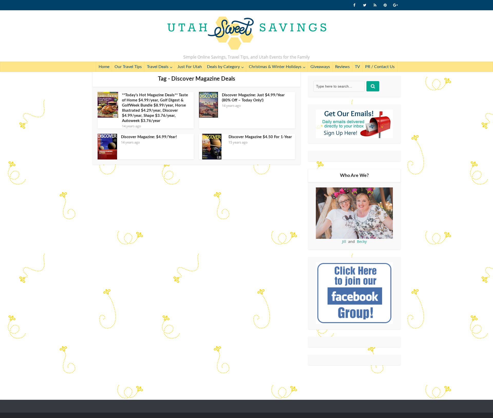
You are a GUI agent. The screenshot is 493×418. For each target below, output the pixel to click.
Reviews (342, 67)
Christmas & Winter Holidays (275, 67)
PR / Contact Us (380, 67)
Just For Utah (189, 67)
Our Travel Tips (128, 67)
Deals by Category (223, 67)
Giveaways (320, 67)
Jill (344, 241)
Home (104, 67)
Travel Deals (157, 67)
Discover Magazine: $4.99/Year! (149, 137)
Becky (362, 241)
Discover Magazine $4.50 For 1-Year (260, 137)
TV (357, 67)
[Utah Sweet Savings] (247, 33)
